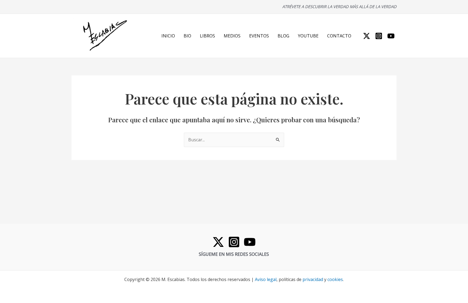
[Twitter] (366, 36)
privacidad (313, 279)
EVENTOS (259, 36)
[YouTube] (390, 36)
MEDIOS (232, 36)
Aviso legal (266, 279)
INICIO (168, 36)
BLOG (283, 36)
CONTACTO (339, 36)
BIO (187, 36)
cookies (335, 279)
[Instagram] (378, 36)
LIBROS (207, 36)
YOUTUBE (308, 36)
